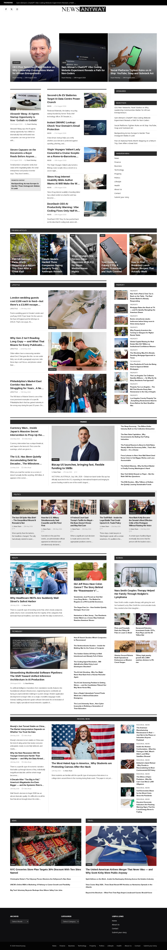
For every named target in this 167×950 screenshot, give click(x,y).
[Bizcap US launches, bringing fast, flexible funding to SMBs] (83, 443)
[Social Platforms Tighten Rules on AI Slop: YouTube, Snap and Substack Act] (132, 57)
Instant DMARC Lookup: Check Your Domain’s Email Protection (63, 126)
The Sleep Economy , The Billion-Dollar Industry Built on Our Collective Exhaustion (138, 427)
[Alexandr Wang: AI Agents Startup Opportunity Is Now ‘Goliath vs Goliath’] (25, 101)
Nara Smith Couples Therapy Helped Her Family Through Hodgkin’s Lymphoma (134, 593)
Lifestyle (117, 181)
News (64, 62)
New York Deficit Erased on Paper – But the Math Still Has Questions (137, 475)
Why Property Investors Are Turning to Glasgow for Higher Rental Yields (142, 332)
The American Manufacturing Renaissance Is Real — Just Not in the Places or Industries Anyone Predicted (146, 734)
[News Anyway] (83, 9)
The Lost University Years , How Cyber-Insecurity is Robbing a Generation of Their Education (89, 706)
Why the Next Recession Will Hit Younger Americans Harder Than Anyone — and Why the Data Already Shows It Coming (27, 756)
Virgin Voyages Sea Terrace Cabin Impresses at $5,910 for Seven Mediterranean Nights (83, 264)
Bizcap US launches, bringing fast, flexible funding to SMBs (78, 466)
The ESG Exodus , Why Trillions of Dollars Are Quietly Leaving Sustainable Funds (137, 483)
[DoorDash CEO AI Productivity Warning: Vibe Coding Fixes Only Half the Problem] (95, 208)
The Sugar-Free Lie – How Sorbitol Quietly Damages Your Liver (90, 608)
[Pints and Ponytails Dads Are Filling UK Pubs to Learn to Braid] (125, 619)
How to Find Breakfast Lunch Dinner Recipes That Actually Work (142, 267)
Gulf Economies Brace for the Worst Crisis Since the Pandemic (145, 793)
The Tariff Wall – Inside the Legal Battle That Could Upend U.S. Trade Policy (111, 520)
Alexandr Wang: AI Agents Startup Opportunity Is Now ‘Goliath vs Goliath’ (24, 117)
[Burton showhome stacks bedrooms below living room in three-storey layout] (121, 320)
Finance (117, 162)
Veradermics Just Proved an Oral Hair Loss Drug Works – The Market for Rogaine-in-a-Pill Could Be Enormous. (88, 599)
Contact (117, 193)
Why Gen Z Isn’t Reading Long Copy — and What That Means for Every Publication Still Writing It (27, 342)
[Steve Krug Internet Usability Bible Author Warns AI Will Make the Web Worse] (95, 181)
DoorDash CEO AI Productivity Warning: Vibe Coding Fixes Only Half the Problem (63, 207)
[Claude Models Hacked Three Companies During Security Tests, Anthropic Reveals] (53, 254)
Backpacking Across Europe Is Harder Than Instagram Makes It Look (25, 186)
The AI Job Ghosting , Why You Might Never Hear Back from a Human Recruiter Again (89, 674)
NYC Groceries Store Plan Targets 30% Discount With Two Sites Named (45, 871)
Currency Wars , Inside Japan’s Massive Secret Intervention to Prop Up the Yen (26, 431)
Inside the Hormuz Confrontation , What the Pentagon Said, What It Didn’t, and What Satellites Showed (146, 751)
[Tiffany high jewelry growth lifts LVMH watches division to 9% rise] (146, 646)
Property (117, 174)
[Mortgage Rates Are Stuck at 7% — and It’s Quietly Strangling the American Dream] (121, 308)
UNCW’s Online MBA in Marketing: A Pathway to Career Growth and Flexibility (40, 885)
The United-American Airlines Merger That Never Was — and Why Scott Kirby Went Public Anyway (119, 871)
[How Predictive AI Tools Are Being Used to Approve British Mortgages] (121, 365)
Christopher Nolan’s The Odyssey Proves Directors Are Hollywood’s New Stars (40, 879)
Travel (90, 821)
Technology (119, 170)
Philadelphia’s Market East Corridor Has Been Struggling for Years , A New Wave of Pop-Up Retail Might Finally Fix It (27, 385)
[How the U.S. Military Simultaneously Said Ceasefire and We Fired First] (54, 507)
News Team (57, 472)
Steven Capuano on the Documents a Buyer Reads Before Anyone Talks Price (23, 153)
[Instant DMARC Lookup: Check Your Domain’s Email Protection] (95, 127)
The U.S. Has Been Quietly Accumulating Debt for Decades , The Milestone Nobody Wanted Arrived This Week (27, 460)
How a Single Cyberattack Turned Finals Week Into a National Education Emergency (89, 695)
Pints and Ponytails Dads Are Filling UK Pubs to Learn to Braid (123, 630)
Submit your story (121, 197)
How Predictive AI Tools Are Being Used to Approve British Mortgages (143, 366)
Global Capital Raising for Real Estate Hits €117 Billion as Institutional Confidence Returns (143, 344)
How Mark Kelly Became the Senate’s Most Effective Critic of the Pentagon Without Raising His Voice (140, 522)
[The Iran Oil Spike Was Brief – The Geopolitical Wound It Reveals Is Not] (25, 507)
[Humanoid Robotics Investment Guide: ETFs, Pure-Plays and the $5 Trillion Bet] (146, 619)
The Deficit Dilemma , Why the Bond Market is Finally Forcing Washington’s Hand (137, 467)
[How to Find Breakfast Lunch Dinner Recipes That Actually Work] (143, 254)
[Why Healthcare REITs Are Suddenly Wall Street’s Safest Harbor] (39, 578)
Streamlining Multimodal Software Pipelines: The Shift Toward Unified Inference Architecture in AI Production (36, 676)
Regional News (58, 758)
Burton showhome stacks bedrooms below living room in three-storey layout (142, 321)
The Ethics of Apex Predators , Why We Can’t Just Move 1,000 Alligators (145, 780)
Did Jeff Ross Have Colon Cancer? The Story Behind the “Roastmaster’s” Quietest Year (88, 587)
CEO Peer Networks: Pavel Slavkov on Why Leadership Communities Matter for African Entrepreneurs (33, 70)
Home (114, 921)
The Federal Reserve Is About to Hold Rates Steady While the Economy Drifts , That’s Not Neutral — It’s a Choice (138, 447)
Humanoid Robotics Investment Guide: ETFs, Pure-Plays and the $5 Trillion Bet (145, 631)
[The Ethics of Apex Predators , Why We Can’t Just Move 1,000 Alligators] (127, 778)
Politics (117, 178)
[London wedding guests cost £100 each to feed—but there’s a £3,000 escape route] (77, 309)
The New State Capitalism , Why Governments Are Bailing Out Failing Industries (135, 436)
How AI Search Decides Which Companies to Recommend (90, 639)
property (120, 285)
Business (16, 62)
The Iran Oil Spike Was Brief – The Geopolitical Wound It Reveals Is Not (24, 520)
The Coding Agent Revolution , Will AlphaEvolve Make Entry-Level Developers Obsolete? (87, 664)
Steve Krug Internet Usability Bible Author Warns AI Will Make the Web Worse (63, 180)
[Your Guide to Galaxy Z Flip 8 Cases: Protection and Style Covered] (113, 254)
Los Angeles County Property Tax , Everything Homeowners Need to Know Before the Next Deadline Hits (143, 401)
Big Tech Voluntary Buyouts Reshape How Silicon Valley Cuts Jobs (36, 890)
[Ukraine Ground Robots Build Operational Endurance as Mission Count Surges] (125, 646)
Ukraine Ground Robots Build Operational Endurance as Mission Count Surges (123, 658)
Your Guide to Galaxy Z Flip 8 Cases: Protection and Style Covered (111, 267)
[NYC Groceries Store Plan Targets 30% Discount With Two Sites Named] (45, 846)
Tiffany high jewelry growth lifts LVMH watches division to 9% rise (145, 658)
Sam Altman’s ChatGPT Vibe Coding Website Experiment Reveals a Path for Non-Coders (47, 3)
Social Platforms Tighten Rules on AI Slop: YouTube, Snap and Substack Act (132, 72)
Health (117, 185)
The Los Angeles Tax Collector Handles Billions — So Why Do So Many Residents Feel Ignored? (143, 378)
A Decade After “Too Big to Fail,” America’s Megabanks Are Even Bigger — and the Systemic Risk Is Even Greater (26, 782)
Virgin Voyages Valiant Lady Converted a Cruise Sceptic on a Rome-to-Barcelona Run (63, 153)
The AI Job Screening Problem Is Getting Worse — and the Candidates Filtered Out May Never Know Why (90, 685)
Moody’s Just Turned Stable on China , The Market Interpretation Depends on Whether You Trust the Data (27, 729)
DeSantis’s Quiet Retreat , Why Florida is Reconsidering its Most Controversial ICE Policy (145, 766)
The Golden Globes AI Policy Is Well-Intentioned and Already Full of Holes (88, 655)
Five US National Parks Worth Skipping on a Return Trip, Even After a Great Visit (23, 265)
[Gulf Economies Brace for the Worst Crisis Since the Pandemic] (127, 792)
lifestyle (16, 285)
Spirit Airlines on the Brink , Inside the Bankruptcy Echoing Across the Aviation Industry (120, 879)
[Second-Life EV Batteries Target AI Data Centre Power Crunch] (95, 100)
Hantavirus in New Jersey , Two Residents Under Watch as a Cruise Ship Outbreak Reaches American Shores (90, 617)
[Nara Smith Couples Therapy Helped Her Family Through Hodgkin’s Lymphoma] (135, 575)
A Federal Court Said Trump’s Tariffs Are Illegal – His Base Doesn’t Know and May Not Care (82, 522)
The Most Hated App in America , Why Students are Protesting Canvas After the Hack (82, 765)
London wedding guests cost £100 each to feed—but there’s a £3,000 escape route (26, 301)
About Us (118, 189)
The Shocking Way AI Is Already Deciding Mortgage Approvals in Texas (142, 355)
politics (17, 494)
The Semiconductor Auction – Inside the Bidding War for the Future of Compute (89, 647)
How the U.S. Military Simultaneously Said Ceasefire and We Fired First (51, 522)
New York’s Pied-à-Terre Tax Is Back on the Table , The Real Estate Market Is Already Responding (141, 297)
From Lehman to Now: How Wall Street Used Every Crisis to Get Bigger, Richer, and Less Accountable (138, 457)
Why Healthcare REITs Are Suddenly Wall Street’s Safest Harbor (34, 600)
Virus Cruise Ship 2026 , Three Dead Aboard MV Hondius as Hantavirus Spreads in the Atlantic (119, 886)
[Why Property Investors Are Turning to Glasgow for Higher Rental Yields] (121, 331)
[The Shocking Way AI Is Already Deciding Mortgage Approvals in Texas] (121, 354)
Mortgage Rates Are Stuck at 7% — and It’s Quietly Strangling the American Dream (142, 309)
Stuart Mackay (17, 78)
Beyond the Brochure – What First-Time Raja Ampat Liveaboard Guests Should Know (119, 893)
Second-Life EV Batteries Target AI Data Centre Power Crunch (63, 99)
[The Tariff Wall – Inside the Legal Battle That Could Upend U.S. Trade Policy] (113, 507)
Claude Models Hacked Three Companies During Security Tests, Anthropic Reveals (52, 265)
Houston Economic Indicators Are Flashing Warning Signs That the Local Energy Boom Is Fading (145, 807)
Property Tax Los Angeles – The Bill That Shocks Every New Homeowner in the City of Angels (143, 389)
